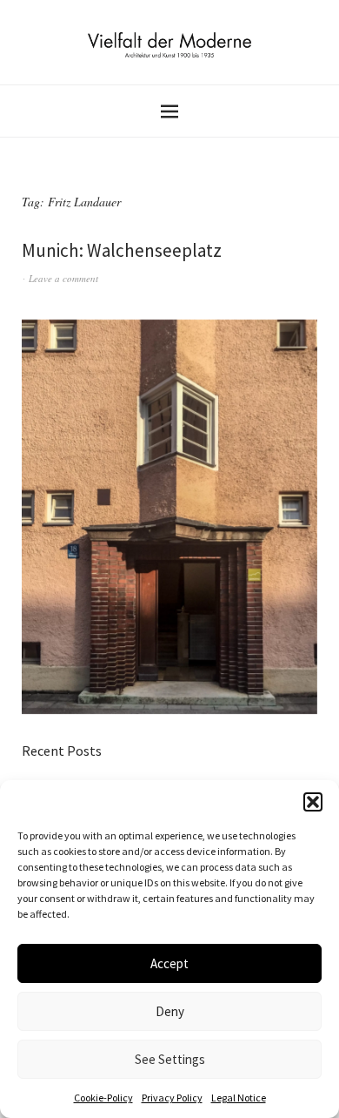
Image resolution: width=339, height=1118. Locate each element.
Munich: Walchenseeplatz (122, 250)
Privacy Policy (172, 1097)
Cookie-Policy (103, 1097)
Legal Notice (238, 1097)
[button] (313, 802)
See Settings (170, 1059)
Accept (169, 963)
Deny (170, 1011)
